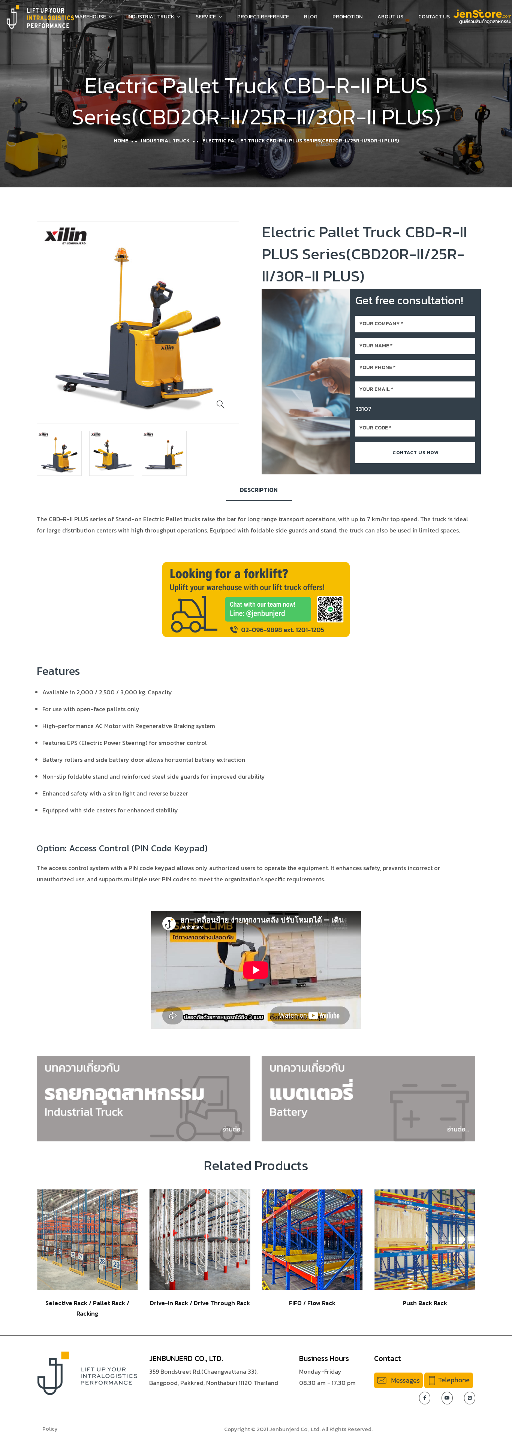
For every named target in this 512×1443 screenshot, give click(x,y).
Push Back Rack (425, 1302)
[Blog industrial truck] (143, 1097)
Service (206, 17)
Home (121, 141)
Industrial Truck (150, 17)
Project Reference (263, 17)
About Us (390, 17)
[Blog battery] (368, 1097)
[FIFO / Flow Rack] (312, 1239)
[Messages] (398, 1379)
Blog (310, 17)
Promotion (347, 17)
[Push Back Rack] (424, 1239)
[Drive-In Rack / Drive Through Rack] (199, 1239)
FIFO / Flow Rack (312, 1302)
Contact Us (434, 17)
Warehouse (90, 17)
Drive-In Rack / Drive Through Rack (200, 1302)
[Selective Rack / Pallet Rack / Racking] (87, 1239)
